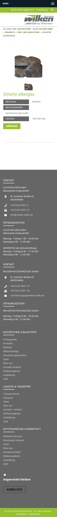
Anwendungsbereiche (14, 355)
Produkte (10, 32)
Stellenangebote (11, 371)
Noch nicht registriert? (23, 10)
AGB (5, 379)
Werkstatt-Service (12, 436)
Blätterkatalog (11, 351)
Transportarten (11, 394)
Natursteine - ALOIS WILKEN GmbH (35, 29)
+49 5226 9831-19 (20, 286)
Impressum (22, 514)
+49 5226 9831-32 (20, 290)
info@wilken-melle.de (21, 215)
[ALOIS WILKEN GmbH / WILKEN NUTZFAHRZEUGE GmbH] (39, 24)
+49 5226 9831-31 (20, 210)
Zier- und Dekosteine (28, 32)
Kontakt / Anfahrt (12, 409)
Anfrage (12, 126)
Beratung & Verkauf (13, 440)
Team (6, 359)
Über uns (8, 363)
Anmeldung (42, 10)
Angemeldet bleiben (17, 479)
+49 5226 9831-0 (19, 205)
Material (7, 347)
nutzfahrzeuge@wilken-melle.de (27, 295)
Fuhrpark (8, 398)
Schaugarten (10, 339)
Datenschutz (34, 514)
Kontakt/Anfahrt (12, 367)
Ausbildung (9, 375)
